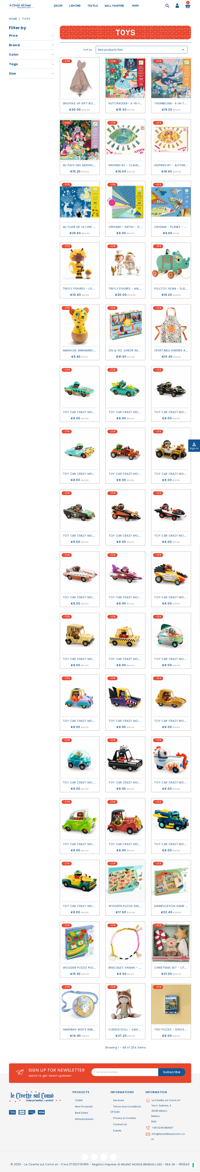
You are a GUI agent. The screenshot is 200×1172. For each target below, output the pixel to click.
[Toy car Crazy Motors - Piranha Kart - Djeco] (79, 572)
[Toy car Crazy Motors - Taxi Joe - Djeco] (125, 634)
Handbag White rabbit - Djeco (87, 1029)
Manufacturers (84, 1119)
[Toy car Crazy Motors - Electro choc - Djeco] (171, 572)
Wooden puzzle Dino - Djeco (132, 906)
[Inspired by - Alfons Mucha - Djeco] (171, 140)
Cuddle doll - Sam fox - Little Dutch (138, 1029)
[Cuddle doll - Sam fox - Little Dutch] (125, 1004)
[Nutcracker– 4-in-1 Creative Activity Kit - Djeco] (125, 78)
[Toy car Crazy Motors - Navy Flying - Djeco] (171, 819)
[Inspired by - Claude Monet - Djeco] (125, 140)
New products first (141, 49)
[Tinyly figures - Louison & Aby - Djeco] (79, 263)
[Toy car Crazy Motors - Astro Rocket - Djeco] (171, 757)
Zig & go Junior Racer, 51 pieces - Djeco (140, 350)
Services (118, 1100)
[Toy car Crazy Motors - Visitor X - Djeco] (171, 634)
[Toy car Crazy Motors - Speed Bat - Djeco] (171, 510)
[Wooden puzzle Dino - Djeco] (125, 880)
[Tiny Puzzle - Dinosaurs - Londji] (171, 1004)
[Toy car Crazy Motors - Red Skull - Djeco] (125, 819)
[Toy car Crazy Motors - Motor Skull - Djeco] (171, 448)
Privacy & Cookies (124, 1118)
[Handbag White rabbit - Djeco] (79, 1004)
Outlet (79, 1100)
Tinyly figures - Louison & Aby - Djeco (93, 289)
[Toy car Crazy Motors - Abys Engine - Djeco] (79, 387)
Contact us (120, 1124)
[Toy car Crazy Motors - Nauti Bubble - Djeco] (79, 757)
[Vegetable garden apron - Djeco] (171, 325)
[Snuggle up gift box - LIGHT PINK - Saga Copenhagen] (79, 78)
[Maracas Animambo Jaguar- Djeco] (79, 325)
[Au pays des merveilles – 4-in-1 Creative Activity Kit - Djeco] (79, 140)
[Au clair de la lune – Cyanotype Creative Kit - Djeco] (79, 202)
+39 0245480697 (162, 1128)
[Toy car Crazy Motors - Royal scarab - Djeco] (79, 880)
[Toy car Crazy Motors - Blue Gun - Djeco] (79, 448)
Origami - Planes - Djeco (174, 227)
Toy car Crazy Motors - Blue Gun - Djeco (97, 474)
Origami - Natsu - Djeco (128, 227)
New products (84, 1106)
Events (117, 1130)
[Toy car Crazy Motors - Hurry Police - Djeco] (125, 757)
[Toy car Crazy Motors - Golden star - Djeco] (171, 695)
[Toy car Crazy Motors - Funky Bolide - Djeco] (79, 695)
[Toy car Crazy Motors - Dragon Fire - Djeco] (125, 510)
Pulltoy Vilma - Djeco (172, 289)
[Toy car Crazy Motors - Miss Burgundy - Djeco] (125, 572)
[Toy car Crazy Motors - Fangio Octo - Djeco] (171, 387)
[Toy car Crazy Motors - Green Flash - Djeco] (79, 819)
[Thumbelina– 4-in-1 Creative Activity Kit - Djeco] (171, 78)
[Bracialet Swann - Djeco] (125, 942)
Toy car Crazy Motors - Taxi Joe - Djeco (142, 659)
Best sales (81, 1113)
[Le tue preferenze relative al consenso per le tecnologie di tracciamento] (193, 1165)
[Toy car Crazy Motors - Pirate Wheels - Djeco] (79, 510)
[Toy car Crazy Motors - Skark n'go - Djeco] (125, 695)
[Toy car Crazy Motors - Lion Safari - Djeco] (79, 634)
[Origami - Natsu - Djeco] (125, 202)
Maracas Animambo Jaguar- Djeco (90, 350)
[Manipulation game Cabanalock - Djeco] (171, 880)
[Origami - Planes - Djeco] (171, 202)
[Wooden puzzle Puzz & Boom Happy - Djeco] (79, 942)
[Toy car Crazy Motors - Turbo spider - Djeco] (125, 448)
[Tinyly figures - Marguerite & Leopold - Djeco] (125, 263)
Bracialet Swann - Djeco (128, 968)
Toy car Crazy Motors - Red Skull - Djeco (143, 844)
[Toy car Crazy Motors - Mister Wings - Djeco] (125, 387)
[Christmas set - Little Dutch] (171, 942)
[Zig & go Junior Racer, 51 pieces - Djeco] (125, 325)
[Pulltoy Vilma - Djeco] (171, 263)
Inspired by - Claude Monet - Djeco (137, 165)
